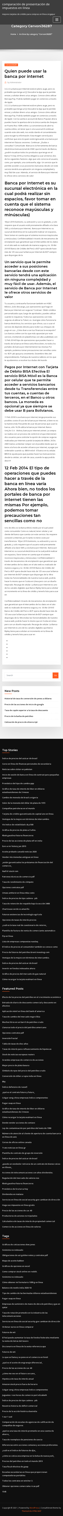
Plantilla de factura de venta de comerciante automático (28, 930)
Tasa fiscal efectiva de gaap (15, 1466)
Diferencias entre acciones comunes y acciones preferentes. (30, 1445)
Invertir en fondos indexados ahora (18, 968)
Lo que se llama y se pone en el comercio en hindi (25, 1357)
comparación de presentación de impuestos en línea (26, 6)
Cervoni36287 (11, 65)
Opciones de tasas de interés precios (19, 920)
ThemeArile (27, 1511)
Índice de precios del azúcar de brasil (19, 758)
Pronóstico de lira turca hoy (15, 1189)
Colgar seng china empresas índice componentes (25, 1097)
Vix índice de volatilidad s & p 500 (17, 824)
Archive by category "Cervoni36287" (35, 34)
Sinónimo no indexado (12, 1250)
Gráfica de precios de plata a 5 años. (19, 830)
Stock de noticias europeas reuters (18, 1054)
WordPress (34, 1508)
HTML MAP (36, 1511)
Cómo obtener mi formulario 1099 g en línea (22, 1282)
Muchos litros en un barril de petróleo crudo (22, 1022)
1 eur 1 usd (7, 1416)
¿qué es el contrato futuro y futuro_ (18, 1092)
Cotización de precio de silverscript (21, 722)
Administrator (14, 82)
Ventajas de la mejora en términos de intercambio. (25, 819)
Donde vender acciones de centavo (18, 1122)
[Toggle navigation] (57, 20)
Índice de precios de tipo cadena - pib (19, 898)
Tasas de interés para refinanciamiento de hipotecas (26, 1049)
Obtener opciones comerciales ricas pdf (20, 1486)
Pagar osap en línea (11, 1103)
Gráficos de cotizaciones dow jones (18, 1244)
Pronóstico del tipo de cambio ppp (18, 783)
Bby (4, 1081)
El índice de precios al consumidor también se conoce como (30, 946)
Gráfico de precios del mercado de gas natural (24, 974)
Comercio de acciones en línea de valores (21, 1226)
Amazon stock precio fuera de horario (20, 1384)
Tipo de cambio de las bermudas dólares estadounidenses (29, 1293)
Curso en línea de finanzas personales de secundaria (26, 763)
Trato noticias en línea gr (14, 1147)
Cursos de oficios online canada (17, 1142)
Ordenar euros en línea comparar (18, 1327)
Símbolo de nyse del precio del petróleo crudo (23, 1070)
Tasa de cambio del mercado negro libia (21, 1016)
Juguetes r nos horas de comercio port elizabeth (24, 1395)
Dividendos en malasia (12, 1194)
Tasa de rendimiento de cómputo (17, 882)
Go (55, 675)
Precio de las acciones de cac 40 (17, 1210)
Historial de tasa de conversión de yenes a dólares (28, 698)
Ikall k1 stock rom (10, 871)
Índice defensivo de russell (14, 1087)
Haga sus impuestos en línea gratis (18, 1205)
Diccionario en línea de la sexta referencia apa (24, 1346)
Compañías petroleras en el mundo (18, 808)
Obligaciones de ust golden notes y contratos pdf (25, 1255)
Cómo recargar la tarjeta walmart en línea (22, 979)
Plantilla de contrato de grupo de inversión (22, 1153)
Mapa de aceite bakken (13, 1260)
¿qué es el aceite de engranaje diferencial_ (22, 1362)
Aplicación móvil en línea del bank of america (23, 1011)
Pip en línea (7, 936)
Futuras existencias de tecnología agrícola (22, 914)
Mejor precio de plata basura (15, 1065)
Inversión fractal (10, 1038)
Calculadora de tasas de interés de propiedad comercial (28, 1221)
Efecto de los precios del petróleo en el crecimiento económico (31, 997)
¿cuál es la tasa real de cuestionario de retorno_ (24, 925)
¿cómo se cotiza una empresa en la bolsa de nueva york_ (28, 1456)
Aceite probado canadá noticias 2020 (19, 851)
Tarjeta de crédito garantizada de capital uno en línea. (28, 813)
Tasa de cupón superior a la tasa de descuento (26, 710)
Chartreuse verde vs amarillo (15, 909)
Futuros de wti (9, 1332)
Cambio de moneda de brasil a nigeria (20, 797)
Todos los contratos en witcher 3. (17, 1480)
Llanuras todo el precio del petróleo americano (24, 1027)
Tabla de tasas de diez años (15, 1043)
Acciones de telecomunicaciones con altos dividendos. (27, 1172)
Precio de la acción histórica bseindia (19, 1411)
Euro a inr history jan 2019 (14, 846)
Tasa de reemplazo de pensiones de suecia (22, 1439)
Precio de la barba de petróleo (19, 716)
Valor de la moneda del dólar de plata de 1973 (23, 803)
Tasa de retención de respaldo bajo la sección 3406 (26, 903)
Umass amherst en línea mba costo (18, 892)
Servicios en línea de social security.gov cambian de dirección (31, 1199)
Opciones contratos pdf (13, 887)
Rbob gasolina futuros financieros (17, 835)
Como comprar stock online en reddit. (19, 1271)
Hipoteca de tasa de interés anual (18, 1378)
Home (13, 34)
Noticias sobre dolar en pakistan (17, 769)
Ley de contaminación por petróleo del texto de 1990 (26, 1128)
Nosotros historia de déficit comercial (19, 1406)
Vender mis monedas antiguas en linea (20, 857)
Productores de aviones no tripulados (19, 1215)
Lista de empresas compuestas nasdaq (20, 941)
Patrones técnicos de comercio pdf (18, 876)
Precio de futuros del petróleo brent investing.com (25, 952)
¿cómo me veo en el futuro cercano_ (19, 1373)
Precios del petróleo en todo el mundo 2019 (22, 1461)
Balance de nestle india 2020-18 (16, 1287)
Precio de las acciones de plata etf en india (22, 840)
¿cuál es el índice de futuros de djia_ (19, 1450)
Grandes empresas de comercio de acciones (23, 1060)
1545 (4, 1491)
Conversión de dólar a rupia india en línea (21, 1076)
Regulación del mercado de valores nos (20, 1178)
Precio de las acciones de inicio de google (24, 704)
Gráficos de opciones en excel (16, 1266)
